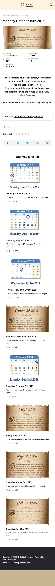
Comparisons (12, 44)
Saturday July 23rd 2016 (18, 529)
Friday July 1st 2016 (15, 435)
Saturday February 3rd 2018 (19, 386)
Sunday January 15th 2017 (20, 194)
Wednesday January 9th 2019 (22, 290)
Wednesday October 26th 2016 (21, 336)
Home (5, 15)
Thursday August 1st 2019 (19, 240)
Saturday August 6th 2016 (18, 482)
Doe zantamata (10, 127)
